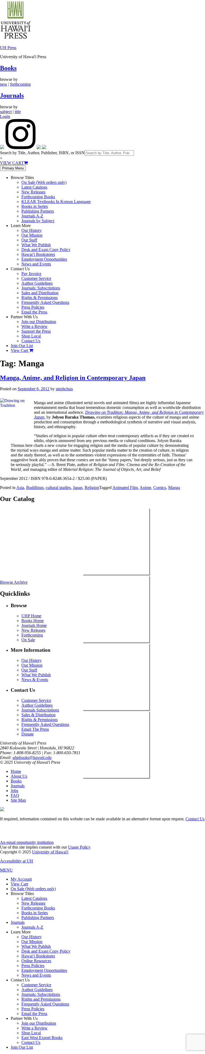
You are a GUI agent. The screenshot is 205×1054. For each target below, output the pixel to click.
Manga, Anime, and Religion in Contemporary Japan (72, 377)
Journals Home (34, 625)
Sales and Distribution (39, 293)
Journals (12, 95)
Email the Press (34, 312)
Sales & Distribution (38, 715)
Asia (20, 487)
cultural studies (58, 487)
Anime (145, 487)
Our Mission (31, 235)
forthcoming (20, 84)
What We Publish (36, 244)
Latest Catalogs (34, 187)
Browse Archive (13, 582)
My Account (21, 879)
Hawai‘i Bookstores (38, 254)
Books (8, 68)
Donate (27, 734)
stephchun (64, 389)
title (18, 111)
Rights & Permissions (39, 297)
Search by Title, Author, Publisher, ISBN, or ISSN (42, 152)
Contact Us (30, 341)
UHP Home (31, 616)
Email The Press (35, 729)
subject (6, 111)
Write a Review (34, 326)
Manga (174, 487)
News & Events (34, 679)
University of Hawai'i (50, 852)
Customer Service (36, 278)
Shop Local (31, 336)
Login (5, 116)
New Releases (33, 192)
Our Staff (29, 240)
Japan (77, 487)
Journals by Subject (37, 220)
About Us (19, 776)
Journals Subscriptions (40, 710)
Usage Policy (79, 847)
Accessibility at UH (16, 861)
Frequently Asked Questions (45, 302)
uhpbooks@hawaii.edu (32, 757)
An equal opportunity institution (27, 842)
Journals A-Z (32, 216)
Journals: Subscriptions (40, 288)
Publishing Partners (37, 211)
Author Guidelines (37, 283)
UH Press (8, 47)
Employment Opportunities (44, 259)
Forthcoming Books (38, 196)
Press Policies (32, 307)
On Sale (28, 640)
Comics (159, 487)
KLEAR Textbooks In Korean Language (56, 201)
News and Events (36, 264)
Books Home (32, 620)
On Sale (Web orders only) (43, 182)
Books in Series (34, 206)
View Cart (20, 350)
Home (16, 771)
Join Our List (22, 345)
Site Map (18, 800)
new (3, 84)
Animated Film (125, 487)
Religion (92, 487)
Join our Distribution (38, 321)
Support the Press (36, 331)
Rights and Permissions (41, 999)
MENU (6, 870)
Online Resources (36, 960)
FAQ (15, 795)
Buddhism (35, 487)
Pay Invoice (31, 273)
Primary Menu (13, 168)
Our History (31, 230)
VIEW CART (12, 163)
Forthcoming (32, 635)
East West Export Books (41, 1037)
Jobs (14, 790)
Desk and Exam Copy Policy (45, 249)
